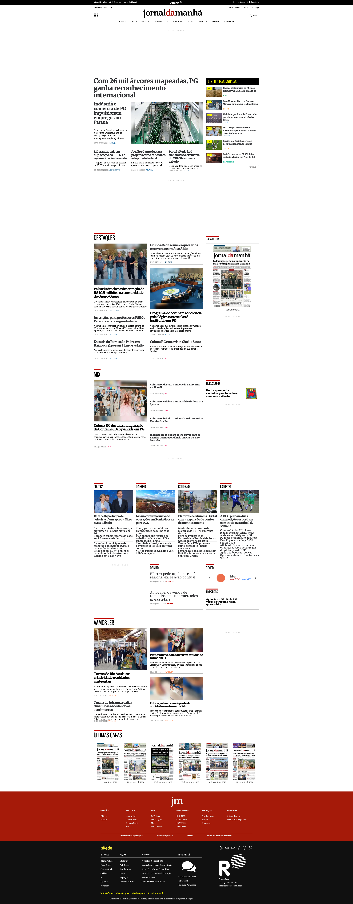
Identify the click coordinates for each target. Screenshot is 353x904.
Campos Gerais (107, 869)
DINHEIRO (145, 22)
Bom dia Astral (125, 869)
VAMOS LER (202, 22)
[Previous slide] (210, 578)
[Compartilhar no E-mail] (250, 848)
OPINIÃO (122, 22)
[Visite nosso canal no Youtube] (233, 848)
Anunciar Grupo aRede (187, 877)
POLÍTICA (133, 22)
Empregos (124, 878)
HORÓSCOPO (229, 22)
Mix (102, 878)
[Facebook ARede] (221, 848)
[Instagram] (227, 848)
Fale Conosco (183, 881)
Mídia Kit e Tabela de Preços (219, 836)
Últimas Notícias (107, 861)
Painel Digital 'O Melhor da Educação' (156, 873)
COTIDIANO (157, 22)
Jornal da (130, 2)
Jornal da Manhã (155, 893)
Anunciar (242, 2)
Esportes (104, 882)
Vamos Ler (105, 886)
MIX (167, 22)
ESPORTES (190, 22)
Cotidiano (104, 873)
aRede (100, 2)
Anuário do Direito (149, 878)
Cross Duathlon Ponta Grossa (153, 882)
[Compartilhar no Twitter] (238, 848)
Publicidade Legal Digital (103, 7)
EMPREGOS (215, 22)
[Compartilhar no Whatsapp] (244, 848)
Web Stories (124, 865)
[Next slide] (255, 578)
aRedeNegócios (139, 893)
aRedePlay (124, 861)
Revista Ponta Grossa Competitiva (155, 869)
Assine (246, 7)
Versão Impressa (234, 7)
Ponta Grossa (106, 865)
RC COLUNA (177, 22)
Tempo (122, 873)
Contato (255, 2)
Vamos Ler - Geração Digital (152, 861)
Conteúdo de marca (127, 882)
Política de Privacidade (187, 885)
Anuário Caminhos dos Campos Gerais (157, 865)
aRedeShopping (123, 893)
